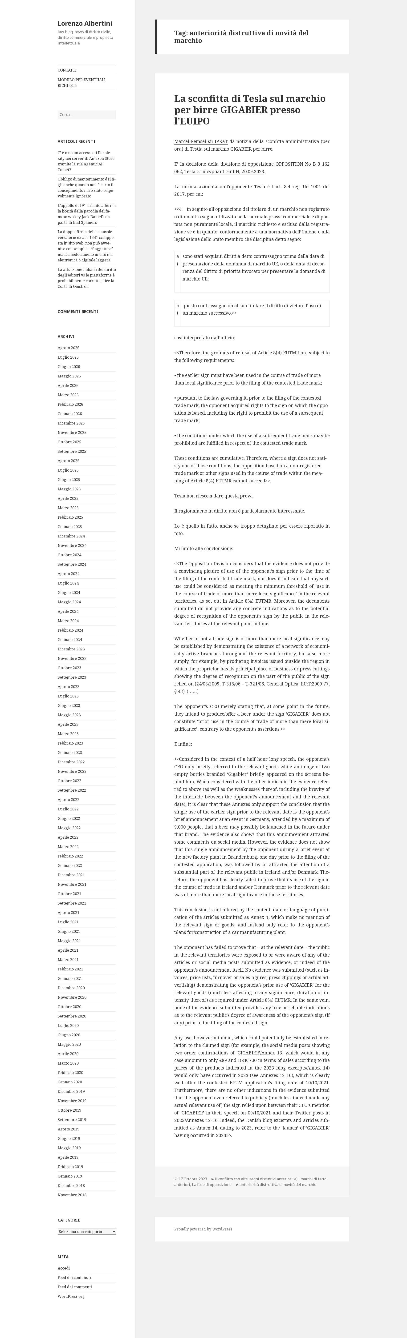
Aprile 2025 (68, 498)
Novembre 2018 (72, 1195)
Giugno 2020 (69, 1035)
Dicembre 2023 (71, 649)
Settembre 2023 (72, 677)
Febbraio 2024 (70, 630)
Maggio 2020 (69, 1044)
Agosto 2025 (68, 460)
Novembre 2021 (72, 884)
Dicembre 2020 (71, 987)
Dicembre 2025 (71, 423)
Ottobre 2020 (69, 1006)
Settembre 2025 (72, 451)
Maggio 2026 (69, 376)
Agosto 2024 (68, 573)
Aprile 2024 (68, 611)
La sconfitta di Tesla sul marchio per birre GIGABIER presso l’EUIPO (250, 109)
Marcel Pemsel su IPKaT (201, 141)
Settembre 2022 (72, 790)
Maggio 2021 (69, 940)
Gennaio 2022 (70, 865)
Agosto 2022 (68, 799)
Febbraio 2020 (70, 1072)
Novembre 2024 (72, 545)
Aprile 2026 (68, 385)
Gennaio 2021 (70, 978)
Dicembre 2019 (71, 1091)
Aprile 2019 (68, 1157)
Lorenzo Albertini (85, 23)
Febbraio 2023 (70, 743)
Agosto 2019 (68, 1129)
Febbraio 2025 (70, 517)
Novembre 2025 (72, 432)
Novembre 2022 (72, 771)
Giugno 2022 (69, 818)
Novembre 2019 (72, 1100)
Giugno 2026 (69, 366)
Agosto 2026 (68, 347)
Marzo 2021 (68, 959)
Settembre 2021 (72, 903)
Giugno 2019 (69, 1138)
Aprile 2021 (68, 950)
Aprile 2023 (68, 724)
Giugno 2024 (69, 592)
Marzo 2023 (68, 733)
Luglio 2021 (68, 922)
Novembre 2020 (72, 997)
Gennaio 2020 (70, 1082)
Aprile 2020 (68, 1053)
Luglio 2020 (68, 1025)
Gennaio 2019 (70, 1176)
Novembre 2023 (72, 658)
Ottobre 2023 (69, 667)
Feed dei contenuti (74, 1277)
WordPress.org (71, 1296)
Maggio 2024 (69, 602)
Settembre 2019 (72, 1119)
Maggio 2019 (69, 1147)
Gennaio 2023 (70, 752)
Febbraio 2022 (70, 856)
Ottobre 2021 (69, 893)
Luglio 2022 (68, 809)
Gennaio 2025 (70, 526)
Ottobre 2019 (69, 1110)
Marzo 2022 (68, 846)
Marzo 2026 (68, 394)
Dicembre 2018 (71, 1185)
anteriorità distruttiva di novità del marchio (278, 1184)
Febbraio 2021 (70, 969)
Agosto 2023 (68, 686)
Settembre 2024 (72, 564)
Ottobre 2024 (69, 554)
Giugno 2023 (69, 705)
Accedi (64, 1268)
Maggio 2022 (69, 827)
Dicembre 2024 (71, 536)
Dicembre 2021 (71, 874)
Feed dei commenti (75, 1287)
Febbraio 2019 (70, 1166)
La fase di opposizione (212, 1184)
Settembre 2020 (72, 1016)
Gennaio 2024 (70, 639)
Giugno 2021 (69, 931)
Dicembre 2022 (71, 762)
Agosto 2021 (68, 912)
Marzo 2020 (68, 1063)
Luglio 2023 (68, 696)
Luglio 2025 (68, 470)
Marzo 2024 (68, 620)
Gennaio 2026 (70, 413)
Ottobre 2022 (69, 780)
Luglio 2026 (68, 357)
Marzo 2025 (68, 507)
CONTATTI (67, 70)
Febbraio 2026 (70, 404)
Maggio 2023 (69, 714)
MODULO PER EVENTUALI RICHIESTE (82, 82)
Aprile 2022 (68, 837)
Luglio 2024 (68, 583)
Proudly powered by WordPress (203, 1229)
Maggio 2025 (69, 489)
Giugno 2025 (69, 479)
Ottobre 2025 (69, 442)
